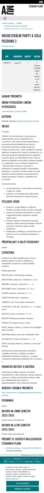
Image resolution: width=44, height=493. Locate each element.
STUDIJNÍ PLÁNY (36, 6)
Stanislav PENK (20, 111)
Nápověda (29, 461)
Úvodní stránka (8, 23)
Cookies (37, 461)
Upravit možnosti (12, 479)
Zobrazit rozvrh (8, 46)
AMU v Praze (9, 461)
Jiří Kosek (17, 459)
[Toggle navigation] (5, 18)
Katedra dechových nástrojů (15, 26)
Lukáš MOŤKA (7, 111)
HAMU (19, 23)
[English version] (40, 2)
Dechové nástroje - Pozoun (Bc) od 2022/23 (23, 448)
